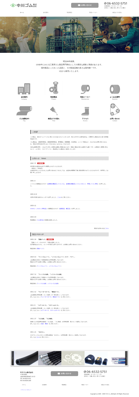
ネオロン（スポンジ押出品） (39, 208)
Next (126, 358)
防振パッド (40, 248)
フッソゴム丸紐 (41, 283)
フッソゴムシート (42, 266)
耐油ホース (56, 297)
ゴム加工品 (40, 220)
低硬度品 (62, 208)
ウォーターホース (46, 297)
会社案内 (45, 12)
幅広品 (68, 208)
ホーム (22, 12)
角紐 (46, 323)
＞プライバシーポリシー (25, 389)
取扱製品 (69, 12)
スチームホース (54, 310)
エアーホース (45, 310)
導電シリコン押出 (92, 184)
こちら (59, 197)
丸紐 (42, 323)
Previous (12, 358)
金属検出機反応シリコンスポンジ (76, 184)
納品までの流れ (117, 12)
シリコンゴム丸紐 (53, 283)
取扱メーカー (93, 12)
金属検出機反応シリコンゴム (56, 184)
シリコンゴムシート (55, 266)
